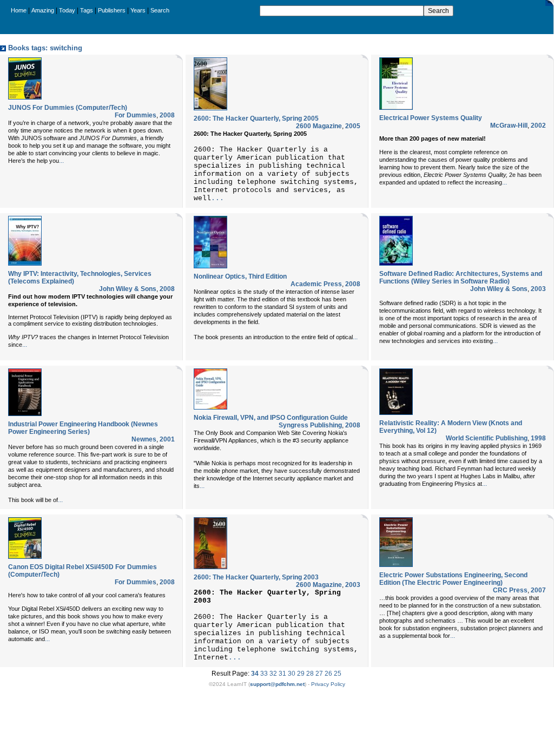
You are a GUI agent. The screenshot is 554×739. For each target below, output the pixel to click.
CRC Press (510, 590)
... (61, 160)
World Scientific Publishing (486, 438)
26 (328, 673)
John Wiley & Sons (127, 289)
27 (319, 673)
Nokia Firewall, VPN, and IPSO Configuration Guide (271, 417)
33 (264, 673)
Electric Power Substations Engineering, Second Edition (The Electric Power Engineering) (453, 578)
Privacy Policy (328, 684)
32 (273, 673)
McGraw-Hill (508, 125)
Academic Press (316, 284)
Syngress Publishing (310, 425)
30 (291, 673)
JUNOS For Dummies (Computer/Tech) (67, 107)
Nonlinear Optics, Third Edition (240, 276)
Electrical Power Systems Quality (430, 118)
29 (301, 673)
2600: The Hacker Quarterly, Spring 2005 (256, 118)
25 (337, 673)
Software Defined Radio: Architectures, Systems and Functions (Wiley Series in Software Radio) (460, 277)
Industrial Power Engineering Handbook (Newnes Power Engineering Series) (83, 428)
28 (310, 673)
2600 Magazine (319, 126)
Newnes (143, 439)
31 (282, 673)
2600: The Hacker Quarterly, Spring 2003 (256, 577)
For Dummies (135, 115)
